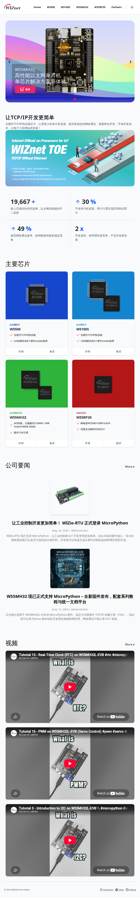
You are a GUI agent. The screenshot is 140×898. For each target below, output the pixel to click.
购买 (27, 89)
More (130, 466)
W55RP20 (99, 7)
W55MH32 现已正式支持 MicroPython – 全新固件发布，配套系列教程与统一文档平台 (70, 599)
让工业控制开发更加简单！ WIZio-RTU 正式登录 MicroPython (70, 523)
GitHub (132, 889)
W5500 (51, 7)
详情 (21, 351)
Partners (116, 7)
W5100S (65, 7)
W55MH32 (82, 7)
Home (37, 7)
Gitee (121, 889)
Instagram (108, 889)
